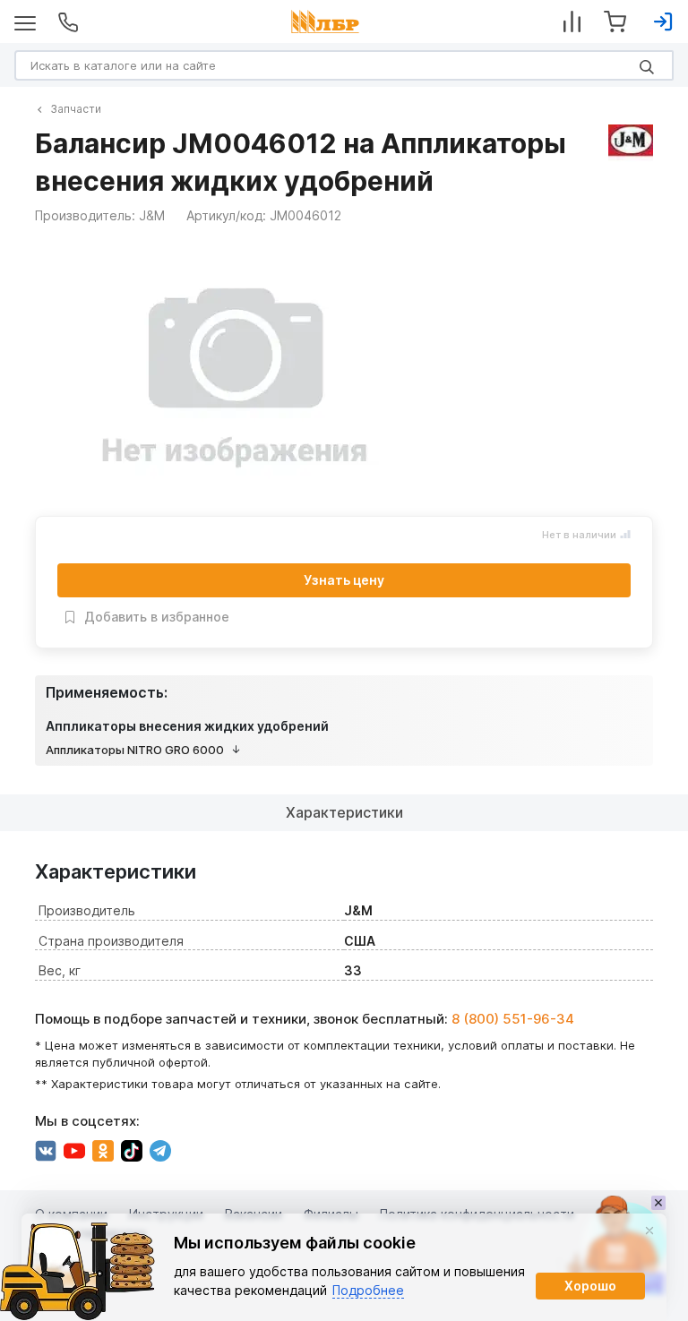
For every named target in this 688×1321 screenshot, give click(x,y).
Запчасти (75, 109)
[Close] (649, 1230)
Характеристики (344, 812)
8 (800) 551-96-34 (513, 1018)
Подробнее (368, 1290)
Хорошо (590, 1285)
